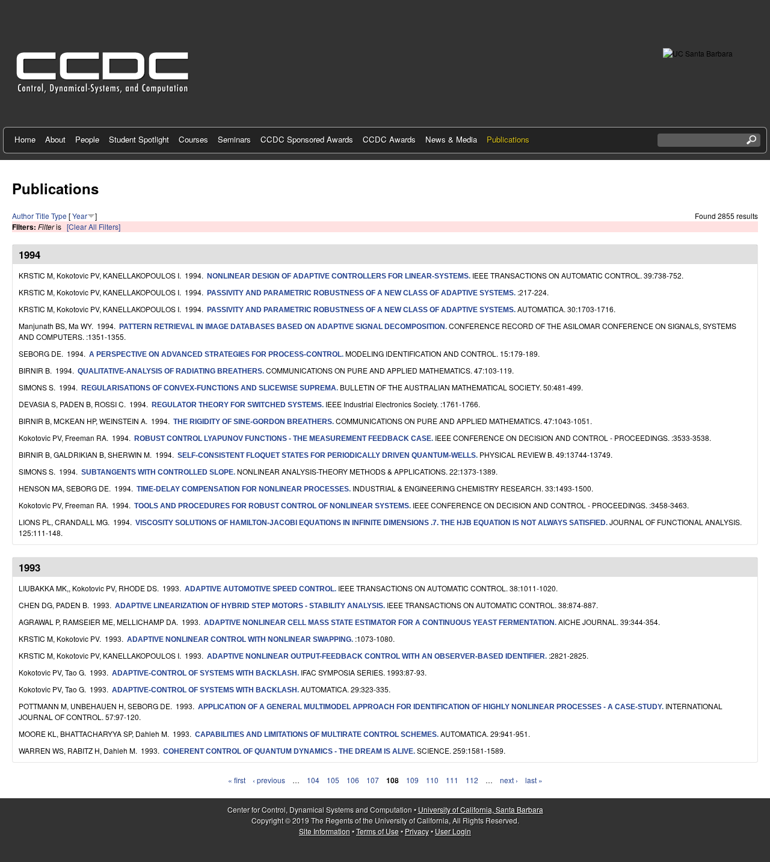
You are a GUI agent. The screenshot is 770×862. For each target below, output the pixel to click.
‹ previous (269, 780)
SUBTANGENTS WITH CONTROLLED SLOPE (157, 472)
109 (412, 780)
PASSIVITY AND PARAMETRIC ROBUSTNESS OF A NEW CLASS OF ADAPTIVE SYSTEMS (360, 293)
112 (472, 780)
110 (432, 780)
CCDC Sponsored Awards (306, 139)
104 (313, 780)
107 (372, 780)
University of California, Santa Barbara (480, 809)
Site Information (324, 831)
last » (534, 780)
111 (452, 780)
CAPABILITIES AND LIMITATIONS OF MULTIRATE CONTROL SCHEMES (316, 734)
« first (236, 780)
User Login (453, 831)
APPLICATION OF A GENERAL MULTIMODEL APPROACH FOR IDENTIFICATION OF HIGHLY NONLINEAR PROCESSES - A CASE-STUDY (430, 707)
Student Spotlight (139, 139)
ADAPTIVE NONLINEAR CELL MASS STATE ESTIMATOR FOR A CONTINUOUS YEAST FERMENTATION (379, 622)
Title (42, 216)
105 (333, 780)
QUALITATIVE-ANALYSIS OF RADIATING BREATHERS (170, 371)
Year (79, 216)
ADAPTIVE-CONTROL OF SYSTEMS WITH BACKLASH (204, 673)
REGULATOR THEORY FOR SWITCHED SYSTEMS (237, 405)
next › (509, 780)
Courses (193, 139)
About (55, 139)
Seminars (234, 139)
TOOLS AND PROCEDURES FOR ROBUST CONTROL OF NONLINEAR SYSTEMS (271, 506)
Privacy (417, 831)
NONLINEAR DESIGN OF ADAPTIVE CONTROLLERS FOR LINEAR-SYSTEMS (338, 276)
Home (24, 139)
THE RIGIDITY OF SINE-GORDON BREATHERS (252, 421)
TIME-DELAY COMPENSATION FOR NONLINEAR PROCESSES (243, 489)
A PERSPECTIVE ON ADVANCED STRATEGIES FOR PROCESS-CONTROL (215, 354)
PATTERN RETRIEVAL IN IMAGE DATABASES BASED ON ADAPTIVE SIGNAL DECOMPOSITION (282, 326)
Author (23, 216)
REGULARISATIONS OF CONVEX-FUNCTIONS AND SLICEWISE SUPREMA (208, 388)
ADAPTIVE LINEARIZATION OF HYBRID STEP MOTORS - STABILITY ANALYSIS (249, 606)
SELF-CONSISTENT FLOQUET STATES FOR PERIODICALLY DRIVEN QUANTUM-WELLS (326, 455)
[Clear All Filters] (93, 226)
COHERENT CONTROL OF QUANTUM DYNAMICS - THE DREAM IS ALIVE (288, 751)
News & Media (451, 139)
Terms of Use (377, 831)
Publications (508, 139)
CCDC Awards (389, 139)
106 (352, 780)
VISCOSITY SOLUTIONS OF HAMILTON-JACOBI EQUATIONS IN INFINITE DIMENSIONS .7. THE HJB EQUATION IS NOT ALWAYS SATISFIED (370, 523)
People (87, 139)
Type (59, 216)
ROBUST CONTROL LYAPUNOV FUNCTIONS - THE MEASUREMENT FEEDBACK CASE (282, 438)
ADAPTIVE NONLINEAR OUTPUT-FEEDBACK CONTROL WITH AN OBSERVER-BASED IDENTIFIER (376, 656)
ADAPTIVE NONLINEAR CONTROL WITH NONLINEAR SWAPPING (239, 639)
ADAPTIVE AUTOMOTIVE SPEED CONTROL (259, 589)
